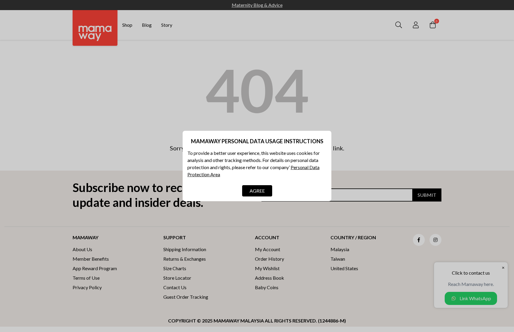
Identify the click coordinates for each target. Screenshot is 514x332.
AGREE (257, 190)
